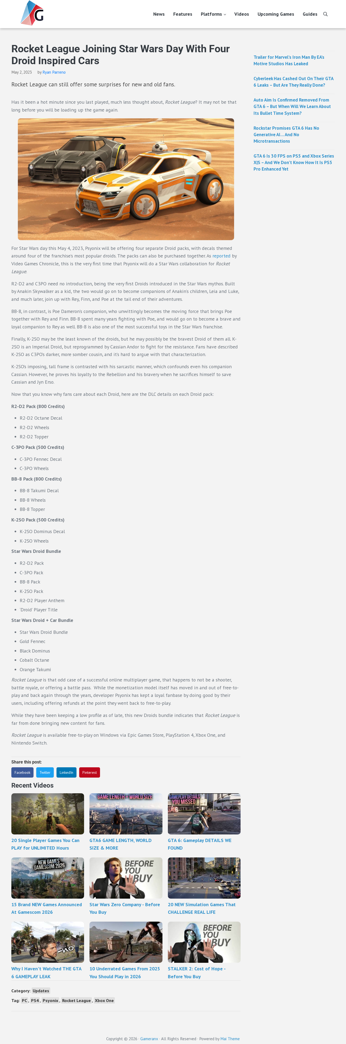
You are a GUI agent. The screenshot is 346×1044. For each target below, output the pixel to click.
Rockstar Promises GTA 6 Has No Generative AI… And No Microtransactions (286, 134)
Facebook (22, 772)
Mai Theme (230, 1038)
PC (24, 1000)
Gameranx (149, 1038)
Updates (41, 990)
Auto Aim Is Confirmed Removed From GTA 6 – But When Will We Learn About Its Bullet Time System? (292, 106)
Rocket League (76, 1000)
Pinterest (89, 772)
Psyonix (50, 1000)
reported (221, 256)
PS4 (35, 1000)
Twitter (45, 772)
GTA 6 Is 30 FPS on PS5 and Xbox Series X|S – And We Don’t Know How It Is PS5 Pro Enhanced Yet (294, 162)
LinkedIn (66, 772)
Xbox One (104, 1000)
